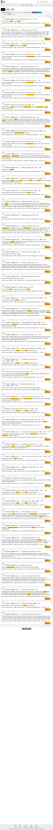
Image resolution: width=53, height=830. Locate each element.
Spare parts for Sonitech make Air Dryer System (13, 278)
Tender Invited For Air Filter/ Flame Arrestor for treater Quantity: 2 (18, 605)
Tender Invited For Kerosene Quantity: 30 (13, 300)
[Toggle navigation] (51, 1)
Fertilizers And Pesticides (16, 215)
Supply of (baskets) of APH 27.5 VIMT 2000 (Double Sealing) (20, 567)
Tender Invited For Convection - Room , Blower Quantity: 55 (20, 410)
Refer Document (9, 23)
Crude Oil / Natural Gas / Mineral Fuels (16, 251)
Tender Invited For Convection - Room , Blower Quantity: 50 (20, 492)
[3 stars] (13, 12)
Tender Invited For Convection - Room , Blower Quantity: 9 (19, 350)
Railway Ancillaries (16, 153)
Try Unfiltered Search (37, 12)
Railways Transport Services (16, 30)
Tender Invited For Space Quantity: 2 (12, 458)
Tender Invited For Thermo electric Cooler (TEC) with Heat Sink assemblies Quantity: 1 (21, 387)
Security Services (16, 178)
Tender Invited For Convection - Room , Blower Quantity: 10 (20, 363)
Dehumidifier (4, 217)
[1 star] (11, 12)
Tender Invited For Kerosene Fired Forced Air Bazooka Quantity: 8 (19, 192)
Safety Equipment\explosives (16, 239)
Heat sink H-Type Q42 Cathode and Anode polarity (13, 469)
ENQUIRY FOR (8, 169)
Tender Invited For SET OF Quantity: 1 (16, 132)
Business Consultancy (16, 308)
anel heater (26, 12)
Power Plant (15, 19)
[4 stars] (15, 12)
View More (26, 628)
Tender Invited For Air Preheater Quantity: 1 (11, 253)
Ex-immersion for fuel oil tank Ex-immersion (16, 289)
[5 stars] (16, 12)
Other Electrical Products (16, 43)
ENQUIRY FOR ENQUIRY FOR (14, 45)
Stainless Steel (16, 130)
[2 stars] (12, 12)
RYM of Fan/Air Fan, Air (11, 21)
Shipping (15, 287)
